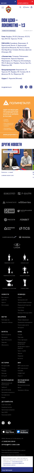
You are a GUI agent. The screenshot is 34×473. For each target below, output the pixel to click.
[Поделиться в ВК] (21, 87)
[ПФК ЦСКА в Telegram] (9, 422)
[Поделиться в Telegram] (26, 87)
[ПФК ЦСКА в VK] (3, 422)
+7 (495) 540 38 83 (8, 441)
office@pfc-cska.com (11, 445)
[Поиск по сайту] (20, 7)
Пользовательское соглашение (10, 452)
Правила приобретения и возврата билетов (13, 455)
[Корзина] (31, 7)
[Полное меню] (3, 7)
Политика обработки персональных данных (14, 450)
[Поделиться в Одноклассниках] (30, 87)
